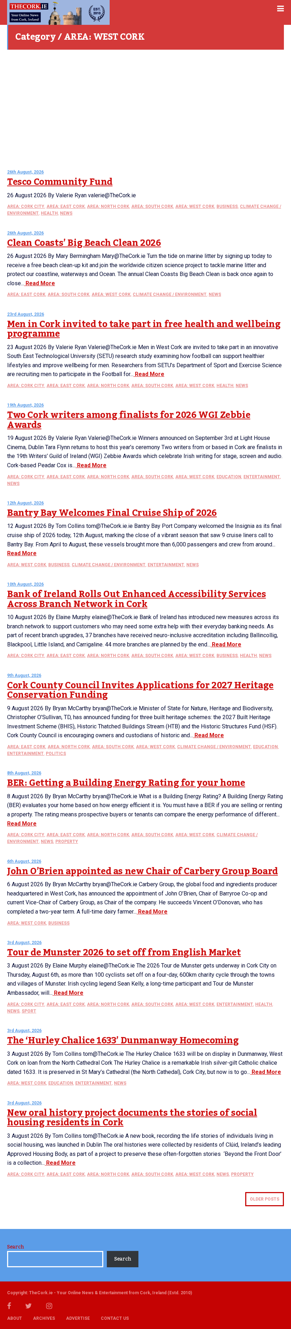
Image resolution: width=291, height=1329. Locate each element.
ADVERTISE (78, 1318)
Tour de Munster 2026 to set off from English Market (124, 952)
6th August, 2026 (24, 861)
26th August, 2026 (25, 172)
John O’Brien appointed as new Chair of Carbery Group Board (142, 871)
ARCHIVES (44, 1318)
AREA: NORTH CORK (108, 206)
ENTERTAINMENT (261, 476)
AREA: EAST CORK (65, 206)
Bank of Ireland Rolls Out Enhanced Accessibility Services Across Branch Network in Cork (136, 599)
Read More (39, 283)
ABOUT (14, 1318)
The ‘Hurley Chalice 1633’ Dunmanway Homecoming (123, 1040)
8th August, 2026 (24, 773)
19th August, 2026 (25, 405)
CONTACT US (115, 1318)
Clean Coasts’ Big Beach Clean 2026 (84, 243)
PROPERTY (66, 841)
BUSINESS (227, 206)
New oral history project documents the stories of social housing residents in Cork (132, 1118)
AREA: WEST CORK (194, 206)
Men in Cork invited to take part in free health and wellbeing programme (144, 329)
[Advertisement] (145, 106)
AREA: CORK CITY (25, 206)
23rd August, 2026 (25, 314)
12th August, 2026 (25, 503)
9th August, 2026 (24, 675)
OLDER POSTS (264, 1199)
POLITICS (56, 753)
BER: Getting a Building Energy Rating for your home (126, 783)
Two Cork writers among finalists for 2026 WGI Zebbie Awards (128, 420)
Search (15, 1247)
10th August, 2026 (25, 584)
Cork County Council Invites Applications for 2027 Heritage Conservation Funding (140, 690)
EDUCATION (228, 476)
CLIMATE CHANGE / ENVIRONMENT (170, 294)
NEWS (66, 213)
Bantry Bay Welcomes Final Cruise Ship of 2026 (112, 513)
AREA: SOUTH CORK (152, 206)
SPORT (29, 1011)
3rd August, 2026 (24, 942)
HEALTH (49, 213)
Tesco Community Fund (59, 182)
